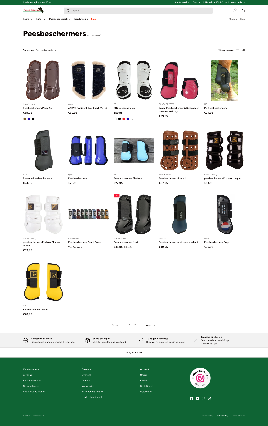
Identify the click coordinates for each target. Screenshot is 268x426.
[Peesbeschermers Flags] (224, 214)
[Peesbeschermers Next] (134, 214)
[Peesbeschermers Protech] (179, 150)
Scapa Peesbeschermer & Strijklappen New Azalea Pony (179, 110)
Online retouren (31, 386)
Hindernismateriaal (92, 397)
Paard (26, 18)
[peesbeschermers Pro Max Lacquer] (224, 150)
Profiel (143, 380)
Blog (242, 19)
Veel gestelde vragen (34, 391)
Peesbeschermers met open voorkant (178, 242)
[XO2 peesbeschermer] (134, 80)
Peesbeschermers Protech (172, 178)
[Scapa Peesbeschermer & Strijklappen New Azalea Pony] (179, 80)
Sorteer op (28, 50)
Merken (233, 19)
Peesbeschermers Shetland (128, 178)
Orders (143, 374)
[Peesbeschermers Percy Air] (43, 80)
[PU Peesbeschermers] (224, 80)
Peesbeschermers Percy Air (37, 108)
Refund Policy (222, 416)
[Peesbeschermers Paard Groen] (88, 214)
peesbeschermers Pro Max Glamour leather (42, 244)
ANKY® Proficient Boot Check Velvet (87, 108)
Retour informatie (32, 380)
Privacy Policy (207, 416)
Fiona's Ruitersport (36, 416)
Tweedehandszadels (92, 391)
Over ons (197, 2)
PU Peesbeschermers (215, 108)
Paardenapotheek (58, 18)
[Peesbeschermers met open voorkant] (179, 214)
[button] (243, 10)
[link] (114, 325)
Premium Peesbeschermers (37, 178)
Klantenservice (182, 2)
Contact (86, 380)
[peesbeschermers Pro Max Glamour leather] (43, 214)
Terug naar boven (134, 352)
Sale (93, 18)
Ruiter (39, 18)
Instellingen (146, 391)
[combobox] (138, 11)
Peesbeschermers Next (126, 242)
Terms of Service (238, 416)
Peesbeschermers (77, 178)
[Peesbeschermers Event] (43, 281)
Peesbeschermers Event (35, 309)
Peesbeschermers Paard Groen (84, 242)
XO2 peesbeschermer (125, 108)
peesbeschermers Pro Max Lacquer (222, 178)
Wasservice (88, 386)
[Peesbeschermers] (88, 150)
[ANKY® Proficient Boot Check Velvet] (88, 80)
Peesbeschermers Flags (216, 242)
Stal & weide (81, 18)
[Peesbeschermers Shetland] (134, 150)
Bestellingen (146, 386)
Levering (27, 374)
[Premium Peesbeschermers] (43, 150)
